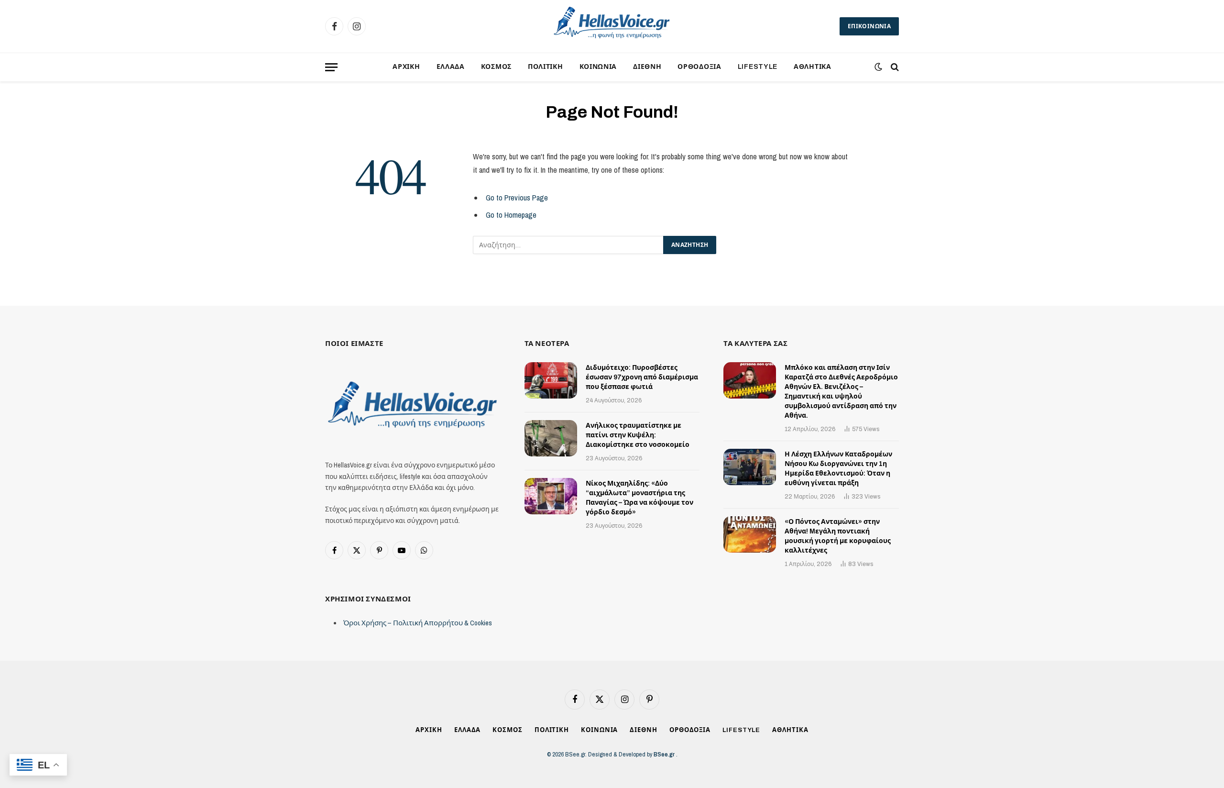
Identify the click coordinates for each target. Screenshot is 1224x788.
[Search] (894, 67)
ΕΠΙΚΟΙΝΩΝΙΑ (869, 26)
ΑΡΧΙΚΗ (406, 66)
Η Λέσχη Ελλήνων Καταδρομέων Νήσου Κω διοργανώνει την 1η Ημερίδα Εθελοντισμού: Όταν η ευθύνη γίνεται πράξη (838, 469)
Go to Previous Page (517, 197)
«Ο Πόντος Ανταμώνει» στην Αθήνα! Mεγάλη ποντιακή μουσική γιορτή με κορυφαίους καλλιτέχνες (838, 536)
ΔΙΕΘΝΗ (647, 66)
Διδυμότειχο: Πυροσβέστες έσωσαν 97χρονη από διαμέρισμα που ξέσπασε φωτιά (642, 377)
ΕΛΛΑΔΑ (451, 66)
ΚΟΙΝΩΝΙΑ (598, 66)
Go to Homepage (511, 215)
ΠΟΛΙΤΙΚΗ (545, 66)
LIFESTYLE (757, 66)
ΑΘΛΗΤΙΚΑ (812, 66)
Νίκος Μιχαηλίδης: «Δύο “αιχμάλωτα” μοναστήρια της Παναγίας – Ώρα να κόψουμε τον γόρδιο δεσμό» (639, 498)
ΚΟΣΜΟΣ (496, 66)
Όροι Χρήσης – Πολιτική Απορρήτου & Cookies (417, 623)
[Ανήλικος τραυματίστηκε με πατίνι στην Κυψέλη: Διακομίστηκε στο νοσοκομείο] (551, 438)
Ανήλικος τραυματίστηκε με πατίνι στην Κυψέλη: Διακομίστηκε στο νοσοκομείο (637, 435)
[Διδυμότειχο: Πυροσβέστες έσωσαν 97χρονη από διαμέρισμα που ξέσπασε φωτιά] (551, 380)
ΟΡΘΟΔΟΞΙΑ (699, 66)
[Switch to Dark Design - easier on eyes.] (878, 67)
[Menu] (331, 67)
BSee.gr (665, 754)
